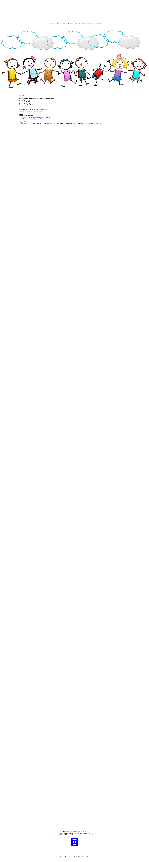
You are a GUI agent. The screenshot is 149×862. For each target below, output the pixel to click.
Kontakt (77, 23)
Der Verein (51, 23)
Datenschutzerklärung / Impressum (91, 23)
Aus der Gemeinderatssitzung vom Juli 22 (30, 118)
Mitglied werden (61, 23)
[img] (74, 59)
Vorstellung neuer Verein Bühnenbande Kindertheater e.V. (35, 117)
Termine (70, 23)
